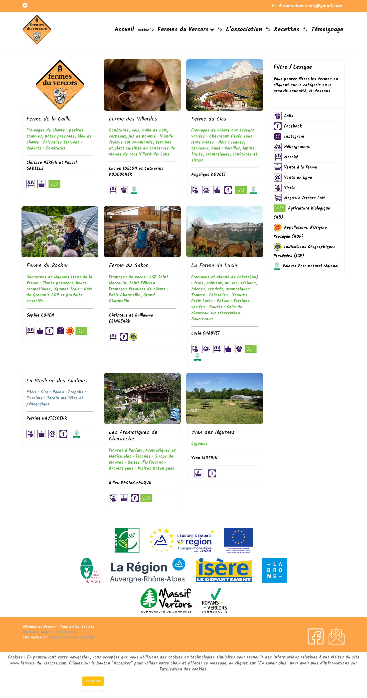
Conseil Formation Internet (72, 637)
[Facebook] (25, 6)
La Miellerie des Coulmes (57, 381)
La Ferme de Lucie (214, 265)
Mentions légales (36, 632)
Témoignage (327, 30)
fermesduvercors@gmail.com (310, 6)
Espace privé (65, 632)
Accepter (93, 681)
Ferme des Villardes (133, 119)
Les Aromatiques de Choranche (133, 435)
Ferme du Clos (208, 119)
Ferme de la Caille (48, 119)
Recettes (286, 30)
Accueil (124, 30)
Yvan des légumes (213, 432)
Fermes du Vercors (183, 30)
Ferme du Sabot (128, 265)
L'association (244, 30)
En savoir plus (93, 690)
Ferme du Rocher (47, 265)
